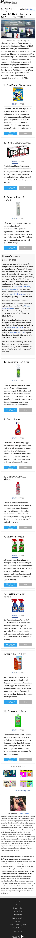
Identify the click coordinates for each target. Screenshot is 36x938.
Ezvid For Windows (18, 918)
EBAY (25, 133)
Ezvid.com (18, 921)
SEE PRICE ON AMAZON (10, 133)
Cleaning (3, 11)
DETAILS (21, 104)
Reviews (11, 9)
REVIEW (14, 104)
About (18, 905)
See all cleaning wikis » (23, 790)
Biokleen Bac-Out (17, 332)
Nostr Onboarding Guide (18, 924)
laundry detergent (17, 294)
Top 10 (26, 40)
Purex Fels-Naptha (10, 289)
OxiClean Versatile (22, 287)
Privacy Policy (18, 908)
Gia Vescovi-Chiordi (23, 813)
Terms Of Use (18, 911)
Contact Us (18, 931)
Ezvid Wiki (4, 9)
